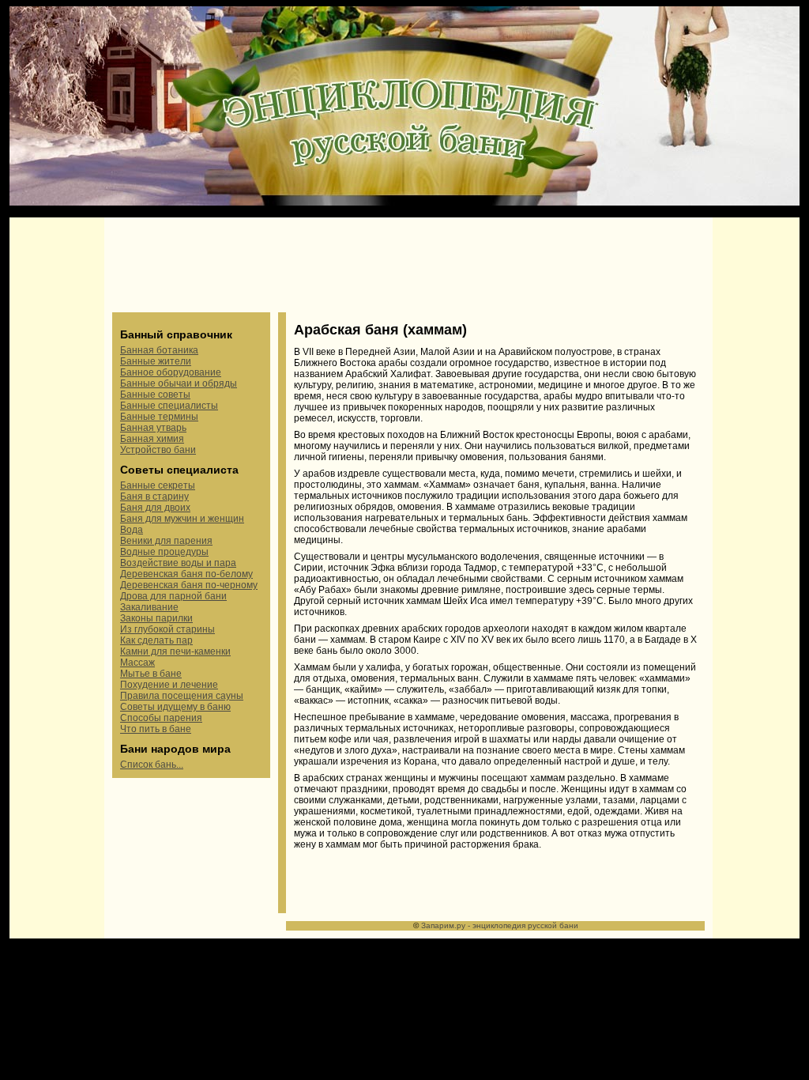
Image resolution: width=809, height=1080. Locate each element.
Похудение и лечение (169, 684)
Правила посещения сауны (181, 695)
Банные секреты (157, 485)
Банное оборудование (170, 372)
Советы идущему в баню (175, 706)
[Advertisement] (408, 264)
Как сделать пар (156, 640)
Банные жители (155, 361)
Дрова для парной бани (173, 596)
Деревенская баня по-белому (186, 574)
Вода (131, 529)
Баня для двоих (155, 507)
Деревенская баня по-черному (189, 585)
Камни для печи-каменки (175, 651)
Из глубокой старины (167, 629)
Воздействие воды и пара (178, 562)
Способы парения (161, 717)
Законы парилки (156, 618)
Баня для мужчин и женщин (182, 518)
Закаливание (149, 607)
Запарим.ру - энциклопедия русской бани (499, 925)
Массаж (137, 662)
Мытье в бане (151, 673)
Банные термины (159, 416)
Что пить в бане (155, 728)
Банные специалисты (169, 405)
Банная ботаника (159, 350)
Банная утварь (153, 427)
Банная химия (152, 438)
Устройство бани (158, 449)
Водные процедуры (164, 551)
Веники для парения (166, 540)
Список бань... (151, 764)
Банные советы (155, 394)
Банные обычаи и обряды (178, 383)
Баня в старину (154, 496)
